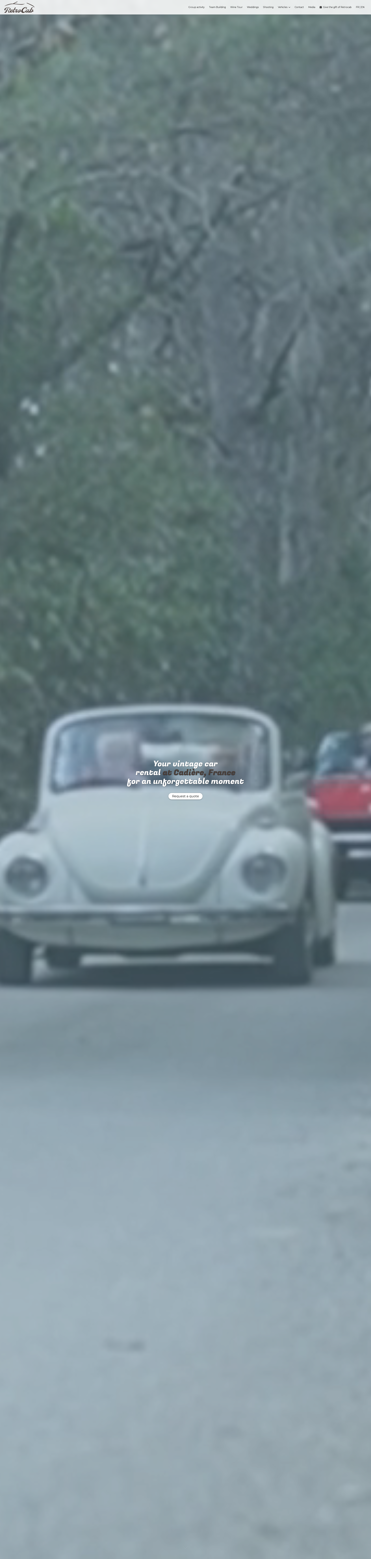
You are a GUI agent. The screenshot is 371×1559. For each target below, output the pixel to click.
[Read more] (185, 1547)
